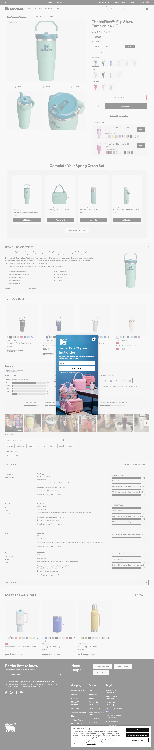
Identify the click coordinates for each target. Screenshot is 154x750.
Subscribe (77, 368)
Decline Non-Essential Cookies (137, 735)
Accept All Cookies (137, 730)
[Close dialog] (93, 339)
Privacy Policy (91, 744)
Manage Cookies (137, 740)
